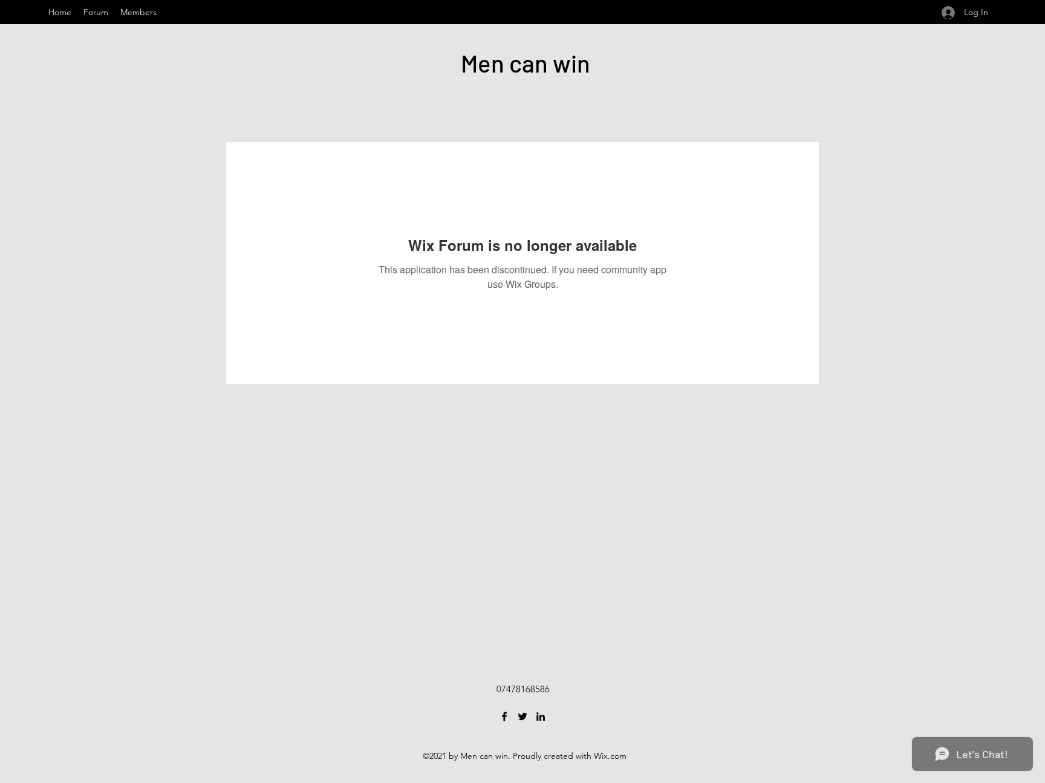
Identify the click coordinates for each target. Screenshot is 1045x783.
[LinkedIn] (541, 716)
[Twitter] (522, 716)
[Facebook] (504, 716)
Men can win (525, 62)
